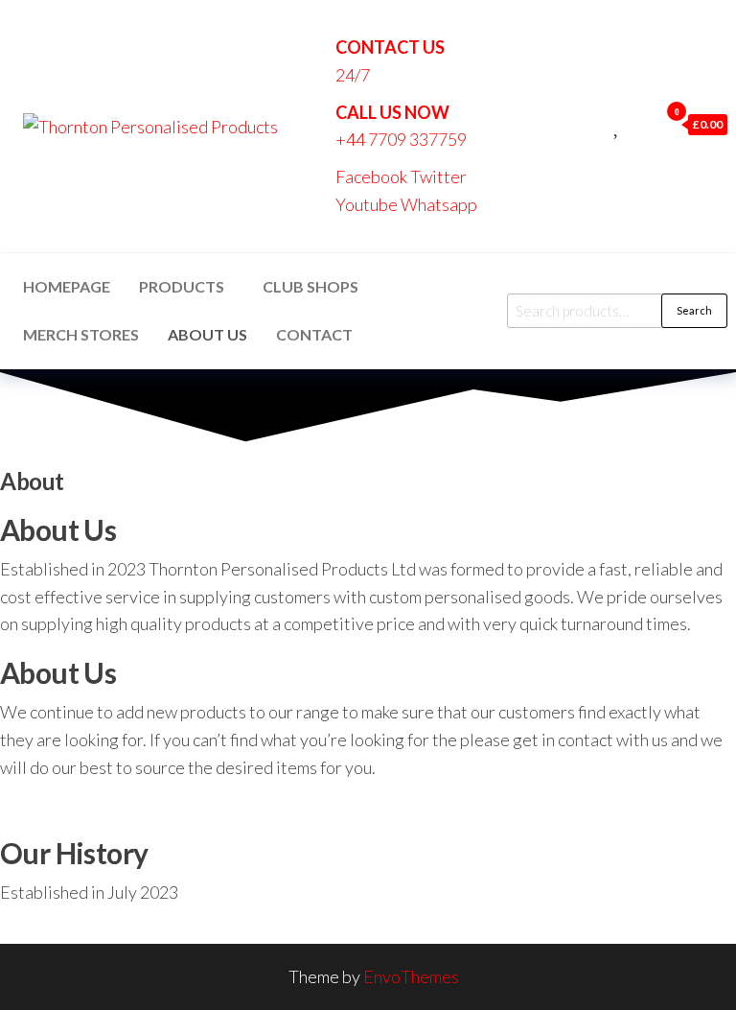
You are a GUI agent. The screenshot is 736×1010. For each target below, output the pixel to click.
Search (694, 310)
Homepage (66, 286)
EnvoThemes (411, 976)
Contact (314, 334)
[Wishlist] (617, 123)
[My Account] (639, 123)
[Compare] (596, 123)
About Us (207, 334)
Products (181, 286)
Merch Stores (81, 334)
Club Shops (310, 286)
